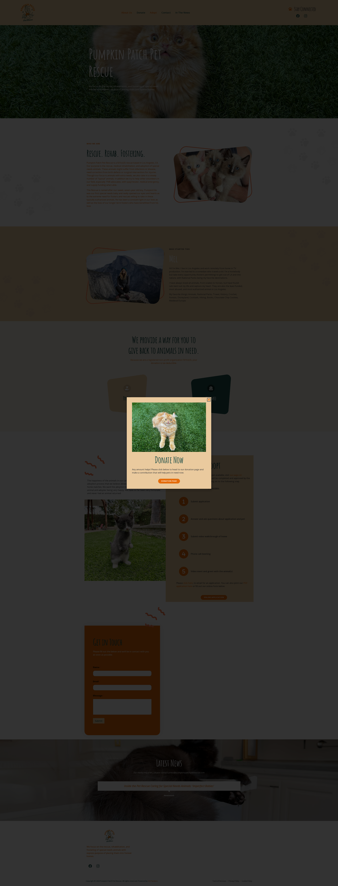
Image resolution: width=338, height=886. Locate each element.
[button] (208, 399)
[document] (169, 443)
